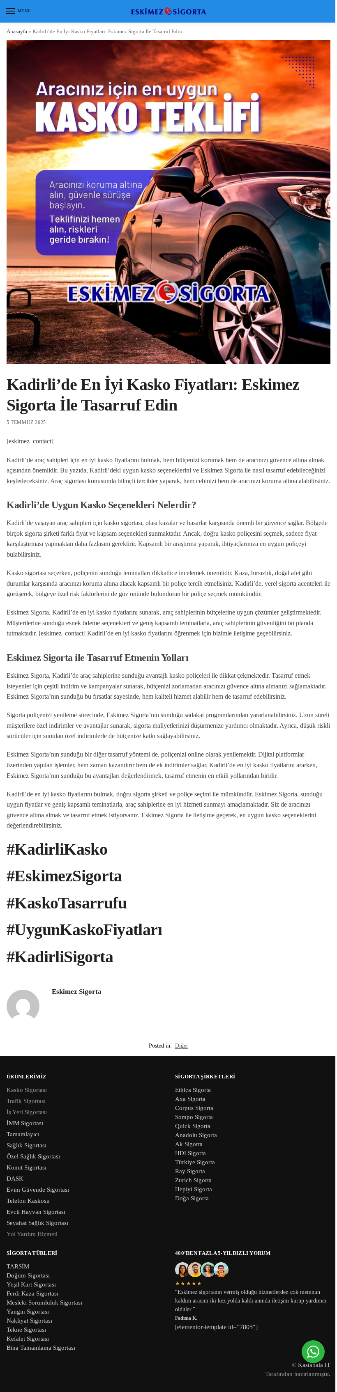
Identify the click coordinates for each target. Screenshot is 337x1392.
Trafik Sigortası (26, 1101)
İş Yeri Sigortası (27, 1112)
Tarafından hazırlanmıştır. (297, 1374)
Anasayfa (17, 31)
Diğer (181, 1046)
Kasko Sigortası (27, 1090)
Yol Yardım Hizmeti (32, 1234)
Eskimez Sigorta (77, 991)
